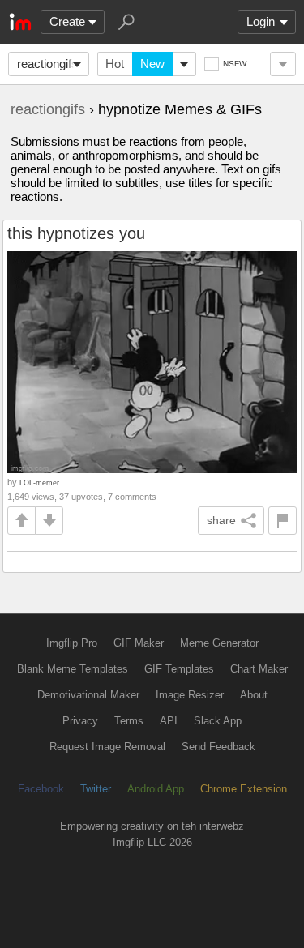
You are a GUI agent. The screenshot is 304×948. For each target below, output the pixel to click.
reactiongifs (47, 63)
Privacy (80, 721)
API (169, 721)
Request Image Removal (107, 747)
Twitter (95, 789)
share (221, 520)
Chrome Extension (243, 789)
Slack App (218, 721)
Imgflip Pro (71, 643)
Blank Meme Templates (72, 669)
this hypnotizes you (76, 233)
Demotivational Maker (88, 695)
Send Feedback (218, 747)
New (152, 63)
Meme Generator (219, 643)
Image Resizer (190, 695)
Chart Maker (259, 669)
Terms (128, 721)
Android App (155, 789)
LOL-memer (39, 482)
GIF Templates (179, 669)
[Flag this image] (282, 520)
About (254, 695)
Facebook (41, 789)
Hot (114, 63)
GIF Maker (138, 643)
